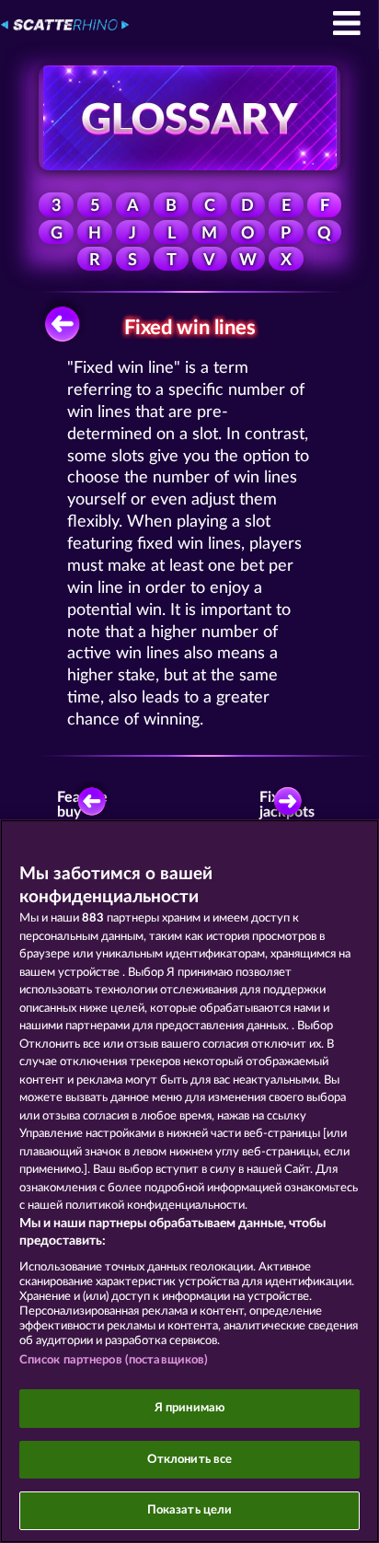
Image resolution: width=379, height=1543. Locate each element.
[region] (189, 1181)
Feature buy (84, 804)
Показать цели (190, 1510)
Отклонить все (190, 1460)
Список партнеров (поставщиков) (114, 1360)
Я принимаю (189, 1408)
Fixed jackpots (291, 804)
